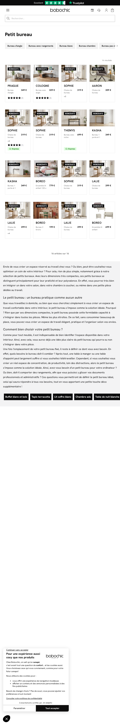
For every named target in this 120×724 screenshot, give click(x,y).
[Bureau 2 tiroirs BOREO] (46, 210)
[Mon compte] (106, 9)
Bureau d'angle (15, 45)
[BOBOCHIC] (60, 10)
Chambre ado (83, 396)
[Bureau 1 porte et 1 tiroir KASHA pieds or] (102, 118)
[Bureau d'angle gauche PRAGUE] (17, 73)
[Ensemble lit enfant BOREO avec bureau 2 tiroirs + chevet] (102, 210)
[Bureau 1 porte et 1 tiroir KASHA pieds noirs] (17, 168)
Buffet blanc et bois (16, 396)
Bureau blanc (66, 45)
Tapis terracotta (41, 396)
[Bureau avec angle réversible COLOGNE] (46, 73)
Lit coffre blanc (62, 396)
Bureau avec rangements (41, 45)
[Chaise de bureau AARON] (102, 73)
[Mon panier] (112, 10)
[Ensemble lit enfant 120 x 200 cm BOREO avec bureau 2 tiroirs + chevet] (46, 168)
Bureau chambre (87, 45)
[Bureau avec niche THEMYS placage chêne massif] (74, 118)
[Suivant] (117, 45)
